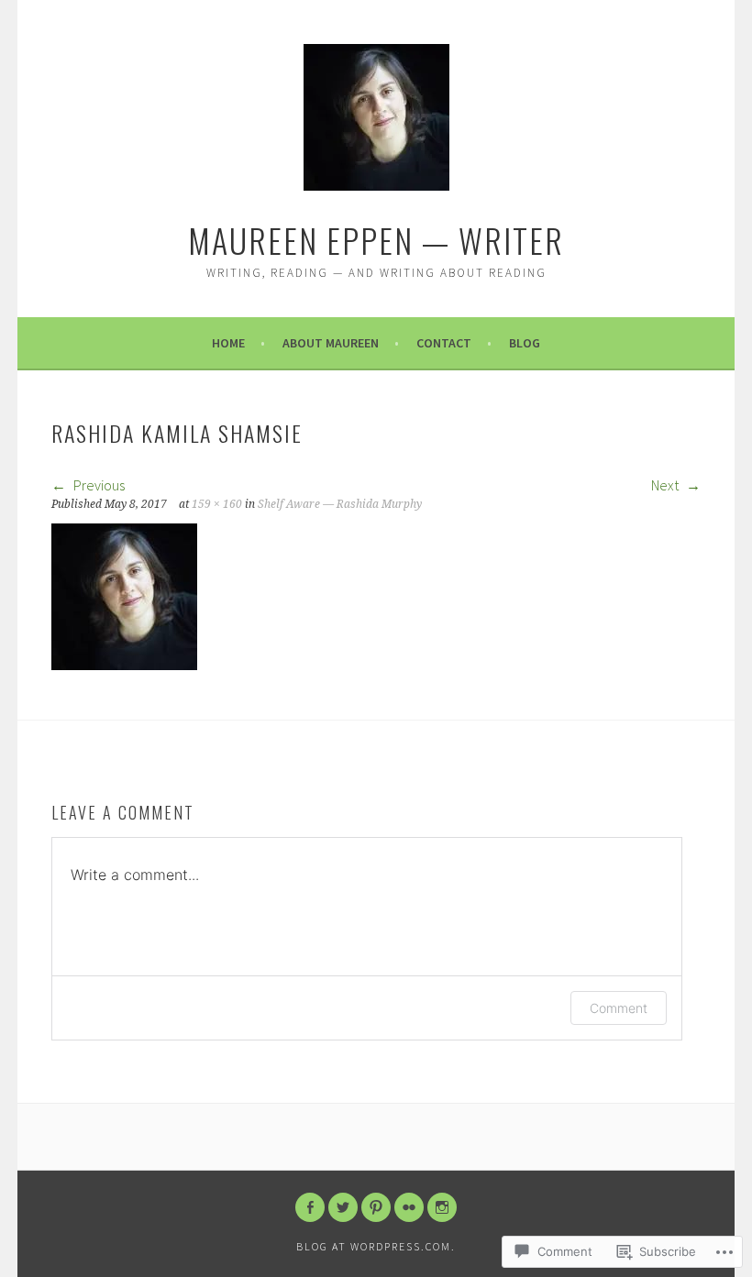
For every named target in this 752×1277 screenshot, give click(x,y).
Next (666, 485)
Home (228, 343)
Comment (618, 1008)
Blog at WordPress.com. (376, 1246)
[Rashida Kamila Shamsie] (124, 664)
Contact (443, 343)
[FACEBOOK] (310, 1207)
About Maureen (330, 343)
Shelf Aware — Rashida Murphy (340, 504)
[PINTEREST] (376, 1207)
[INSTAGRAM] (442, 1207)
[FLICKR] (409, 1207)
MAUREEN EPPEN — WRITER (376, 239)
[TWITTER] (343, 1207)
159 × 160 (217, 504)
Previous (98, 485)
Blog (524, 343)
